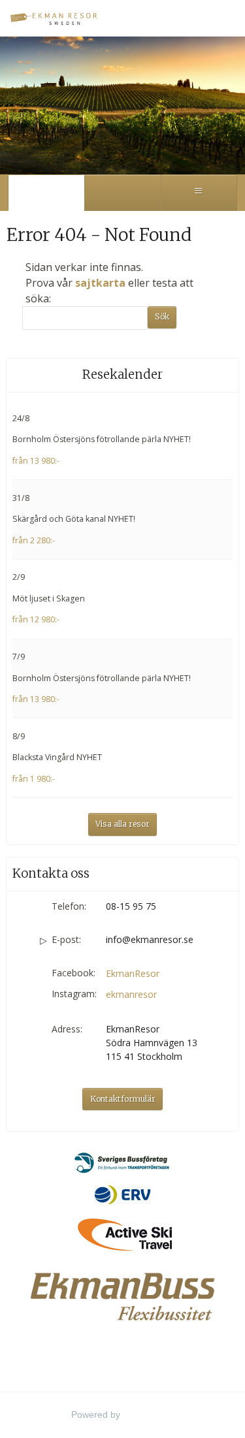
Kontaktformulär (122, 1099)
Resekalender (122, 374)
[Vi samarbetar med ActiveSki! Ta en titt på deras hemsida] (122, 1235)
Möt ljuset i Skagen (48, 598)
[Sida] (46, 192)
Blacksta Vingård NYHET (57, 757)
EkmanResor (132, 973)
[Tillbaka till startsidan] (55, 18)
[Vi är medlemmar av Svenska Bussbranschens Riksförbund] (122, 1162)
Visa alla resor (122, 824)
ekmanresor (131, 994)
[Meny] (199, 192)
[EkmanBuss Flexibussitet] (122, 1296)
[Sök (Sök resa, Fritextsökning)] (122, 192)
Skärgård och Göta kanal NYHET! (73, 518)
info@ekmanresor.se (149, 939)
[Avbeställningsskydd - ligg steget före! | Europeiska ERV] (122, 1194)
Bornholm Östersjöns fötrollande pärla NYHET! (101, 439)
